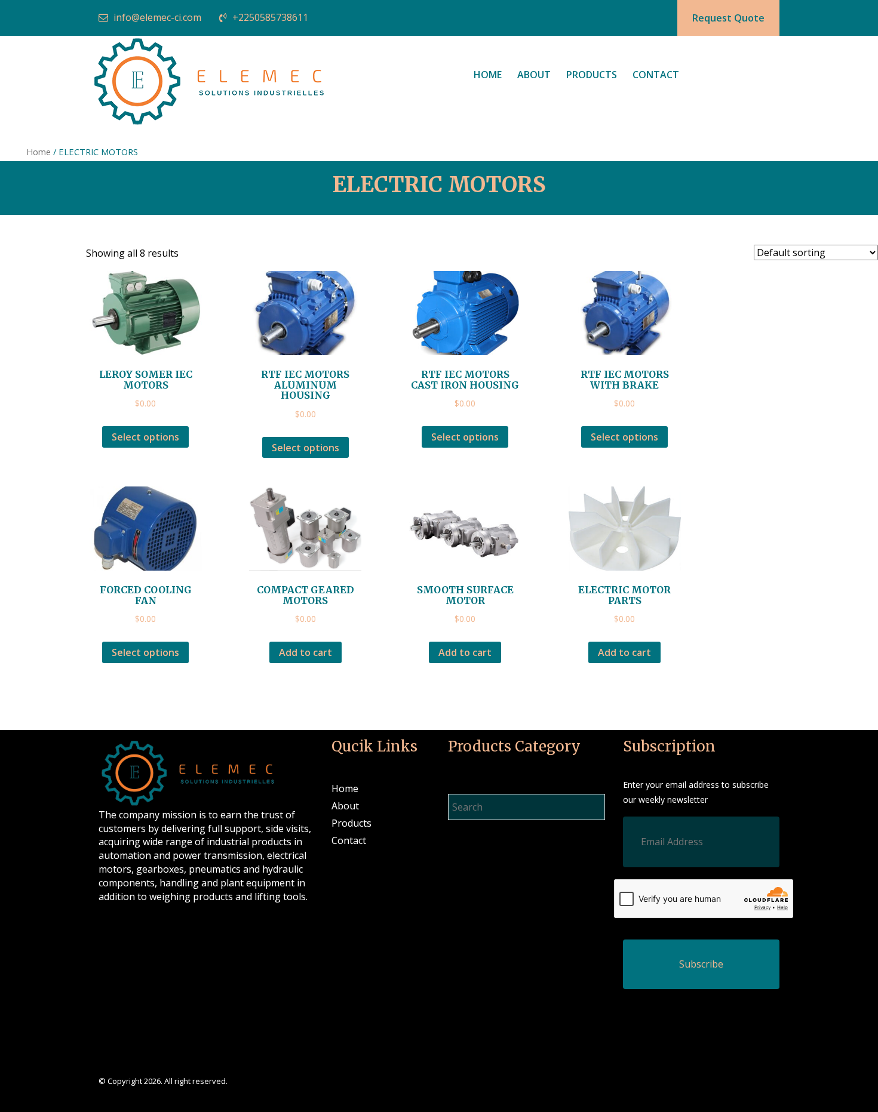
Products (591, 74)
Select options (145, 436)
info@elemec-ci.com (157, 17)
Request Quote (728, 17)
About (534, 74)
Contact (656, 74)
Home (488, 74)
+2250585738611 (270, 17)
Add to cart (305, 652)
